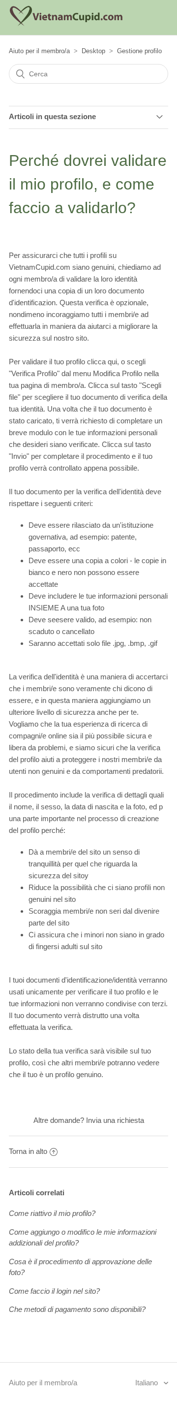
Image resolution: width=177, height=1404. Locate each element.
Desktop (93, 51)
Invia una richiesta (115, 1120)
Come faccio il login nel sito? (54, 1291)
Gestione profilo (139, 51)
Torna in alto (28, 1151)
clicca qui (102, 361)
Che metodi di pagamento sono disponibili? (77, 1309)
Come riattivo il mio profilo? (52, 1213)
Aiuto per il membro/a (39, 51)
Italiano (147, 1382)
